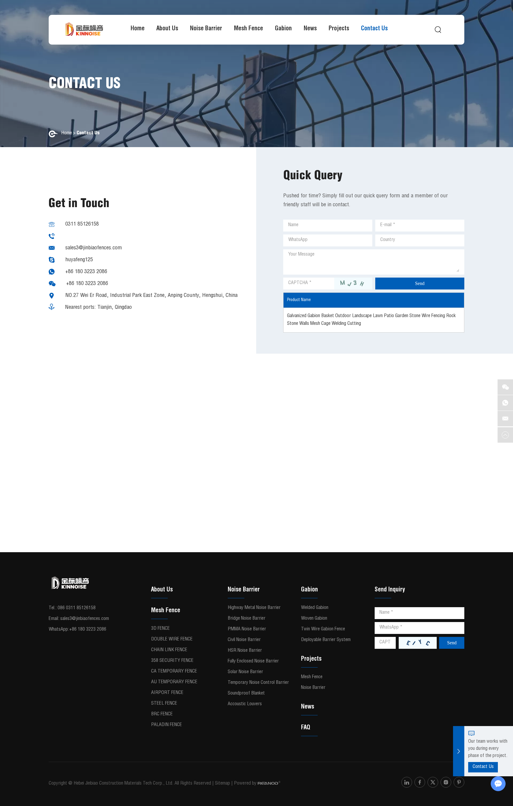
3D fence (160, 628)
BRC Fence (162, 714)
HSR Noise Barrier (245, 650)
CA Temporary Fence (174, 671)
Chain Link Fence (169, 650)
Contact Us (374, 29)
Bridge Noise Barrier (246, 618)
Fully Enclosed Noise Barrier (253, 661)
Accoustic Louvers (245, 704)
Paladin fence (166, 725)
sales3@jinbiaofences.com (93, 248)
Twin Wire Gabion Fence (323, 629)
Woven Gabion (314, 618)
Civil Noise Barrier (244, 640)
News (310, 29)
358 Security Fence (172, 661)
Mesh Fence (248, 29)
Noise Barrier (206, 29)
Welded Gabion (314, 608)
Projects (339, 29)
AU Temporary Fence (174, 682)
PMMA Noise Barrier (247, 629)
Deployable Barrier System (326, 640)
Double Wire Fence (172, 639)
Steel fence (164, 703)
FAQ (305, 728)
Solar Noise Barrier (245, 672)
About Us (167, 29)
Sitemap (222, 783)
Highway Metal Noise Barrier (254, 608)
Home (138, 29)
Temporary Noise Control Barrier (258, 683)
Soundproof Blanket (246, 693)
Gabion (283, 29)
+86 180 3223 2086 (86, 272)
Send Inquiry (390, 590)
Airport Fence (167, 693)
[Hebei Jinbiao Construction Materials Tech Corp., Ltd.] (84, 29)
